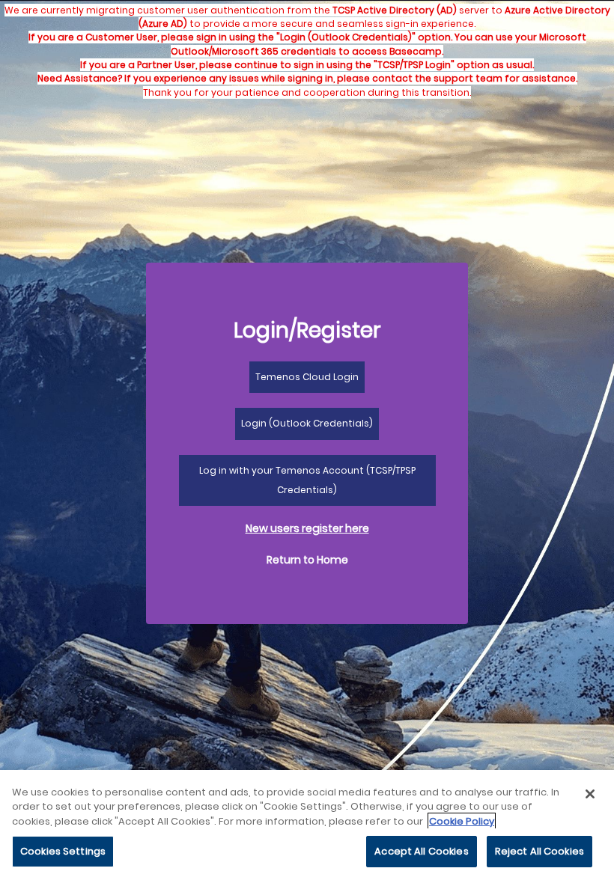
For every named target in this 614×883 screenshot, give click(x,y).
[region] (307, 826)
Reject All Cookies (539, 851)
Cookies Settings (63, 851)
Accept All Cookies (421, 851)
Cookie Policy (461, 821)
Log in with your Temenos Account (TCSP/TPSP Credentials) (307, 480)
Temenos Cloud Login (307, 376)
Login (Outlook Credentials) (307, 423)
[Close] (590, 793)
